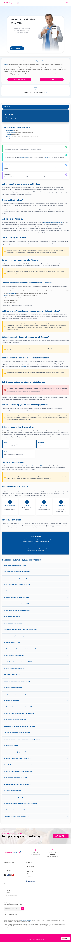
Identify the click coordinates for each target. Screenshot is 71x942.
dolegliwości (32, 265)
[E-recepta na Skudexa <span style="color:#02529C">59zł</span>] (35, 89)
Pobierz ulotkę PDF (19, 79)
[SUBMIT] (22, 908)
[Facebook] (8, 875)
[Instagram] (5, 875)
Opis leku (51, 79)
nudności (4, 432)
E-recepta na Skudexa (35, 93)
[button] (66, 3)
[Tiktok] (10, 875)
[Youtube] (13, 875)
